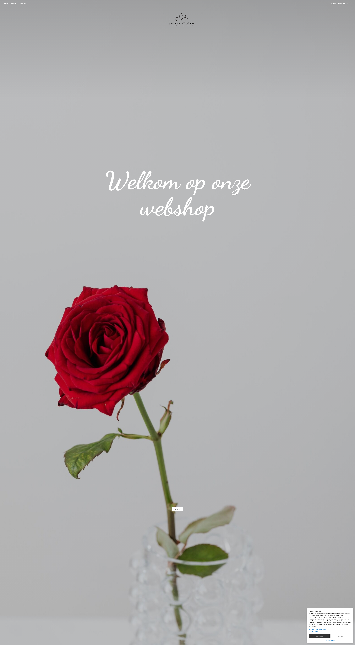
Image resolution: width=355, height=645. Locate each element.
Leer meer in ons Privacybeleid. (317, 629)
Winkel (6, 3)
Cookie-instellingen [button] (330, 640)
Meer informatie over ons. (316, 631)
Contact (23, 3)
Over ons (14, 3)
